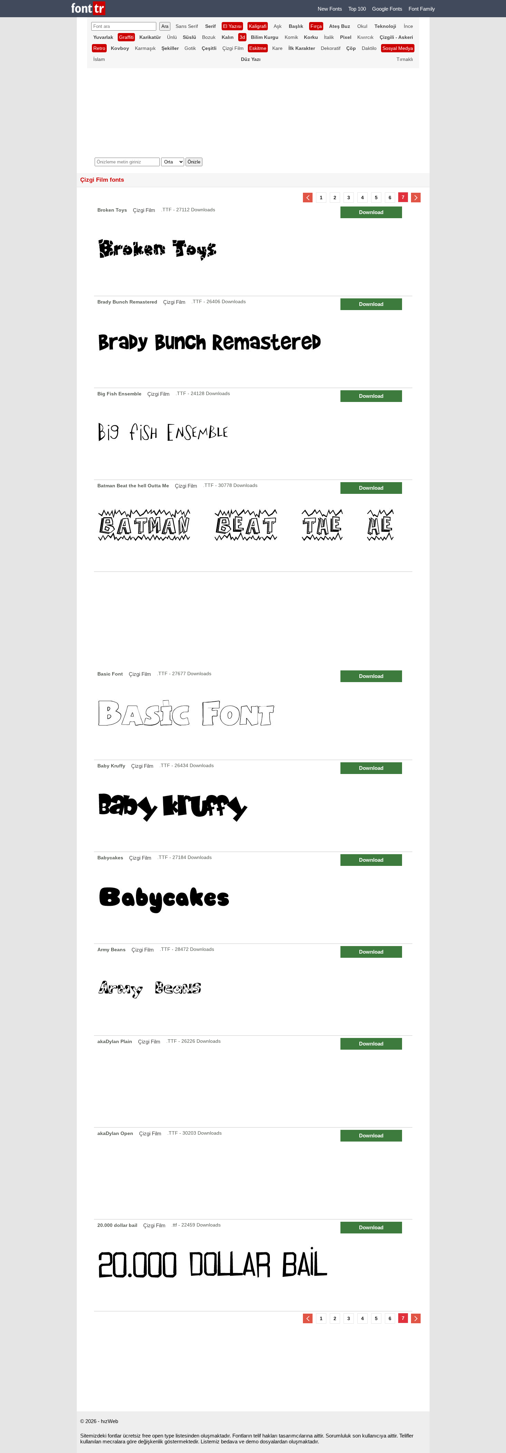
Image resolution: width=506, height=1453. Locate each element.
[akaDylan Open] (254, 1173)
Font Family (422, 9)
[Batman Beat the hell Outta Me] (254, 526)
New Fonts (330, 9)
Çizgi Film (233, 48)
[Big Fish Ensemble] (254, 434)
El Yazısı (232, 26)
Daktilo (369, 48)
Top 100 (357, 9)
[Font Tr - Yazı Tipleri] (88, 8)
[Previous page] (308, 197)
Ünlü (172, 37)
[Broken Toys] (254, 250)
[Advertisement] (253, 620)
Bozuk (208, 37)
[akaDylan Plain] (254, 1081)
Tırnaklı (405, 59)
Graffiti (126, 37)
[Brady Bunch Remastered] (254, 342)
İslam (99, 59)
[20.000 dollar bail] (254, 1265)
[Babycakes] (254, 898)
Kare (277, 48)
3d (242, 37)
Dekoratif (330, 48)
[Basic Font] (254, 714)
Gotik (190, 48)
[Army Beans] (254, 990)
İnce (408, 26)
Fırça (316, 26)
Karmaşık (145, 48)
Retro (99, 48)
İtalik (329, 37)
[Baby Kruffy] (254, 806)
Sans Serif (187, 26)
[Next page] (416, 197)
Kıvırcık (365, 37)
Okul (362, 26)
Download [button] (371, 212)
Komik (291, 37)
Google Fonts (387, 9)
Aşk (278, 26)
